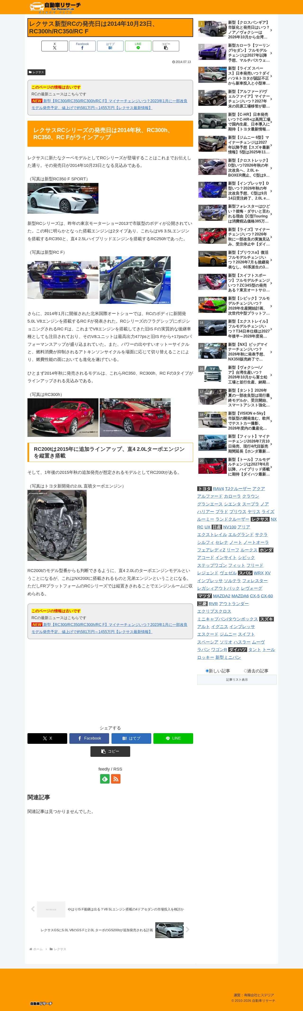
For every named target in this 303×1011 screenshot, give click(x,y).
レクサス (38, 72)
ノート (235, 542)
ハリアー (205, 511)
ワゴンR (219, 649)
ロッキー (205, 657)
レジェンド (207, 573)
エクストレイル (212, 534)
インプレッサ (210, 580)
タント (254, 649)
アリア (243, 527)
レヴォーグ (251, 588)
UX (207, 527)
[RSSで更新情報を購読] (115, 779)
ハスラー (242, 642)
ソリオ (226, 642)
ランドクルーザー (232, 519)
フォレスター (255, 580)
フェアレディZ (211, 550)
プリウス (237, 511)
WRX (259, 573)
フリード (254, 565)
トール (268, 649)
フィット (236, 565)
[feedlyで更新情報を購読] (105, 779)
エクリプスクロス (214, 611)
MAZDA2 (221, 596)
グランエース (210, 504)
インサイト (226, 557)
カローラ (232, 496)
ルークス (249, 550)
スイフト (246, 634)
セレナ (221, 542)
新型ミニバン (228, 657)
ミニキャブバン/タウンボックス (227, 619)
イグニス (219, 626)
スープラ (250, 504)
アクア (258, 488)
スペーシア (207, 642)
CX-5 (255, 596)
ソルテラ (232, 580)
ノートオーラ (256, 542)
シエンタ (232, 504)
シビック (246, 557)
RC (200, 527)
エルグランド (241, 534)
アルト (203, 626)
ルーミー (205, 519)
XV (268, 573)
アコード (205, 557)
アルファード (210, 496)
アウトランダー (234, 603)
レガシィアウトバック (218, 588)
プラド (221, 511)
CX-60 (267, 596)
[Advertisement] (69, 685)
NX (274, 519)
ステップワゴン (212, 565)
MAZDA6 (240, 596)
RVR (213, 603)
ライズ (268, 511)
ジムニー (228, 634)
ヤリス (254, 511)
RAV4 (218, 488)
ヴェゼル (228, 573)
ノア (264, 504)
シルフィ (205, 542)
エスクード (207, 634)
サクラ (261, 534)
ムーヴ (258, 642)
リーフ (233, 550)
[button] (166, 46)
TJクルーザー (238, 488)
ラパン (203, 649)
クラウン (250, 496)
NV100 (229, 527)
